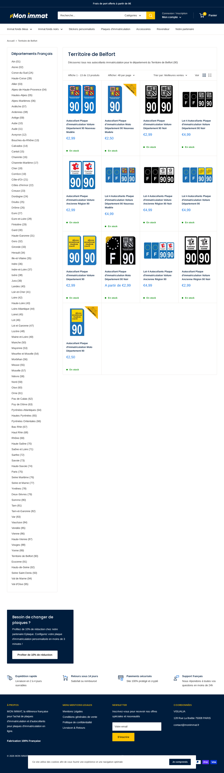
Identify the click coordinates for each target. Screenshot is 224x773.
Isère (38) (17, 275)
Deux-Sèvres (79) (22, 494)
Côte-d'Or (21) (20, 179)
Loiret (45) (17, 314)
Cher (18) (17, 168)
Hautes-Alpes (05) (22, 95)
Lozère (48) (18, 331)
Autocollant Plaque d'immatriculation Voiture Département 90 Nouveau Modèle (80, 126)
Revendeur (163, 29)
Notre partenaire (185, 29)
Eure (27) (17, 213)
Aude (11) (17, 128)
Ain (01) (16, 61)
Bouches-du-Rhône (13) (25, 140)
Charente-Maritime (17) (25, 162)
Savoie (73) (18, 460)
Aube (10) (17, 123)
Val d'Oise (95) (20, 584)
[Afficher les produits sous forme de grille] (204, 75)
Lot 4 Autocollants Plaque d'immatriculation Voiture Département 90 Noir (196, 124)
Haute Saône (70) (22, 443)
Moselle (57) (19, 370)
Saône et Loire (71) (22, 449)
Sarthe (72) (18, 454)
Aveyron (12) (19, 134)
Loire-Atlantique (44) (23, 308)
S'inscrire (123, 736)
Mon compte (170, 17)
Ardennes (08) (20, 111)
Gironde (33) (19, 246)
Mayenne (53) (19, 348)
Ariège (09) (18, 117)
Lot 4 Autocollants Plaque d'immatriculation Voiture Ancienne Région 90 (157, 275)
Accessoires (143, 29)
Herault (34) (18, 252)
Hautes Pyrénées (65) (24, 415)
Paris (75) (17, 471)
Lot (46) (16, 319)
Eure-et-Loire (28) (22, 218)
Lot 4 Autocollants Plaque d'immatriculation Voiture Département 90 (196, 200)
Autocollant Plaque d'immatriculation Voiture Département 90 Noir (157, 124)
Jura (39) (17, 280)
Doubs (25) (18, 201)
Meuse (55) (18, 364)
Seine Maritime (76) (23, 477)
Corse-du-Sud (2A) (22, 72)
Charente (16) (19, 157)
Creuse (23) (18, 190)
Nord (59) (17, 381)
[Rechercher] (150, 15)
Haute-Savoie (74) (22, 466)
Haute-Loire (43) (21, 303)
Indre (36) (17, 263)
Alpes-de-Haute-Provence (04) (29, 89)
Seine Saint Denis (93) (24, 572)
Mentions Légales (73, 711)
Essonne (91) (19, 561)
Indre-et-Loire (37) (22, 269)
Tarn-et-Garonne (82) (24, 511)
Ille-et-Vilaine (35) (21, 258)
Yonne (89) (18, 550)
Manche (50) (19, 342)
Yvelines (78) (19, 488)
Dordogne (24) (20, 196)
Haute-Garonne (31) (23, 235)
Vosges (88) (18, 544)
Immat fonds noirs (48, 29)
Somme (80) (19, 499)
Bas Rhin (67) (19, 426)
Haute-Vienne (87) (22, 539)
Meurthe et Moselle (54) (25, 353)
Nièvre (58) (18, 376)
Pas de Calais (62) (22, 398)
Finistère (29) (19, 224)
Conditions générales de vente (80, 716)
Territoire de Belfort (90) (25, 555)
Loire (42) (17, 297)
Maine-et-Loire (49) (22, 336)
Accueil (11, 40)
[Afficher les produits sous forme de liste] (210, 75)
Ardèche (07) (19, 106)
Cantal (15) (18, 151)
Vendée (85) (18, 527)
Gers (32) (17, 241)
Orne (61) (17, 393)
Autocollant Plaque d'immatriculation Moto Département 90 (79, 347)
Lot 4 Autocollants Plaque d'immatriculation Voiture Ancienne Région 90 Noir (157, 200)
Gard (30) (17, 229)
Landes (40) (18, 286)
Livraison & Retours (74, 727)
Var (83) (16, 516)
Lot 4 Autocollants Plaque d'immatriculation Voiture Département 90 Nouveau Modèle (119, 202)
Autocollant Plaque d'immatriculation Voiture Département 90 (80, 275)
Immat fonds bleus (17, 29)
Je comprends (180, 762)
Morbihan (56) (19, 359)
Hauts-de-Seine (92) (23, 567)
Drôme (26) (18, 207)
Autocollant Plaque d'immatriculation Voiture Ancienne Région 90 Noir (196, 275)
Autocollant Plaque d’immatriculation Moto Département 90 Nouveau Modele (119, 126)
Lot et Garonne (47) (23, 325)
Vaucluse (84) (19, 522)
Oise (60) (17, 387)
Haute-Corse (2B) (22, 78)
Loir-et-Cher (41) (21, 291)
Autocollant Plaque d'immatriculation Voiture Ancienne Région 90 (80, 200)
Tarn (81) (17, 505)
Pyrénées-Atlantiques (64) (26, 409)
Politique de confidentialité (77, 722)
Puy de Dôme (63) (22, 404)
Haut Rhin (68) (20, 432)
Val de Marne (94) (22, 578)
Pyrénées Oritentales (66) (26, 421)
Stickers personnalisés (82, 29)
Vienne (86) (18, 533)
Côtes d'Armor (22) (22, 185)
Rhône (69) (18, 437)
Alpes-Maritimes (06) (24, 100)
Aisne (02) (17, 67)
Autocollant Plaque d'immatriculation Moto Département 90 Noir (118, 275)
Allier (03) (17, 83)
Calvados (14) (20, 145)
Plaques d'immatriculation (115, 29)
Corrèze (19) (19, 173)
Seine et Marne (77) (23, 482)
